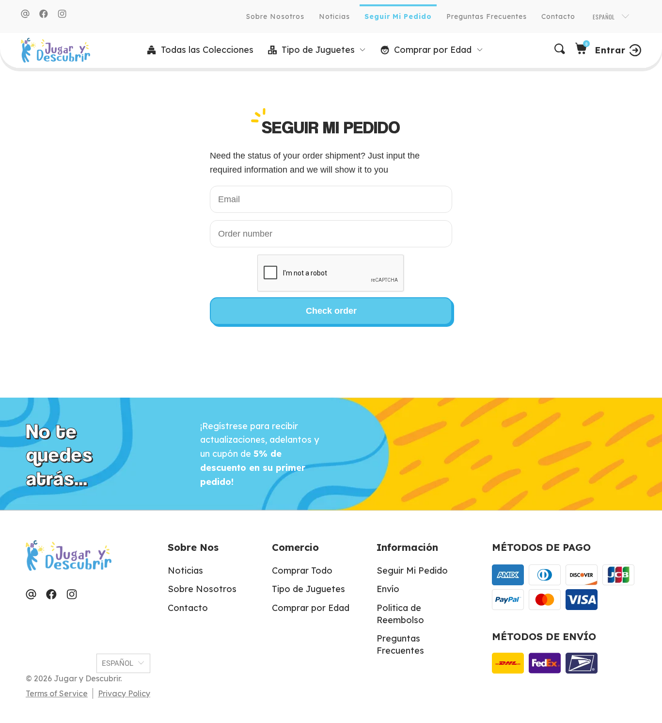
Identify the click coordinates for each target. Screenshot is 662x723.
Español (605, 17)
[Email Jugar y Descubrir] (25, 13)
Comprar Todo (302, 570)
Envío (388, 588)
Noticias (334, 16)
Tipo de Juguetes (308, 588)
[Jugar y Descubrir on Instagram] (62, 13)
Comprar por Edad (310, 607)
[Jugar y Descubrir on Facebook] (43, 13)
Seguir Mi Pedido (398, 16)
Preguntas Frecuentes (486, 16)
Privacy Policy (124, 693)
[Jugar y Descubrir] (55, 50)
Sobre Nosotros (275, 16)
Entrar (610, 50)
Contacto (558, 16)
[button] (317, 50)
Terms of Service (57, 693)
